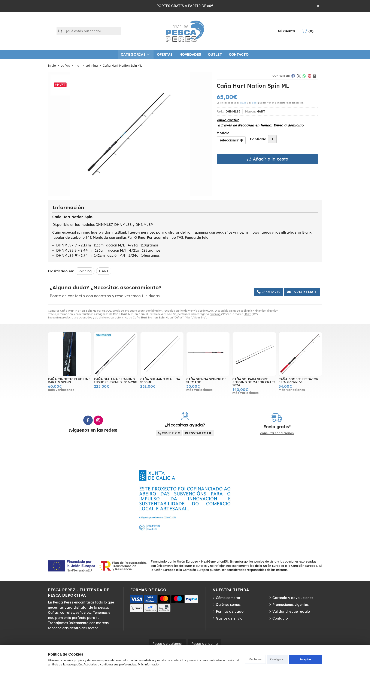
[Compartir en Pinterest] (309, 76)
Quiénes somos (228, 604)
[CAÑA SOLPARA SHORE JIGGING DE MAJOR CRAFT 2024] (254, 353)
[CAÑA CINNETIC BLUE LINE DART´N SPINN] (69, 353)
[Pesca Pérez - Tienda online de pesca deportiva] (185, 31)
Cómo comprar (228, 598)
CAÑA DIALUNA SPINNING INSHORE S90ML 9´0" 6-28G (115, 380)
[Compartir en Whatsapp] (304, 76)
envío (243, 102)
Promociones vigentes (290, 604)
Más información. (149, 664)
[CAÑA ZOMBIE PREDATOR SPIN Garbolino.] (300, 353)
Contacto (280, 618)
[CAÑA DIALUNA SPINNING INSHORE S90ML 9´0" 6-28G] (115, 353)
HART (247, 314)
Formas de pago (229, 611)
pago (255, 102)
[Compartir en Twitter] (299, 76)
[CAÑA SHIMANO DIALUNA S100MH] (162, 353)
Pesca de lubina (204, 643)
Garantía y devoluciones (292, 598)
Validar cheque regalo (291, 611)
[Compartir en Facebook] (293, 76)
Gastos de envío (229, 618)
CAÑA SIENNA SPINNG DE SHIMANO (206, 380)
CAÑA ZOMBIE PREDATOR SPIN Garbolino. (298, 380)
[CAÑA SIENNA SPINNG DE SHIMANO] (208, 353)
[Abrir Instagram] (98, 420)
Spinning (215, 314)
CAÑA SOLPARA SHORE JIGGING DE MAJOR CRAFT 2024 (253, 382)
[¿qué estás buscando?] (89, 31)
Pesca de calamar (167, 643)
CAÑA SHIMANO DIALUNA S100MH (160, 380)
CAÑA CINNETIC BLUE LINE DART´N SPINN (69, 380)
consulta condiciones (277, 433)
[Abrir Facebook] (88, 420)
